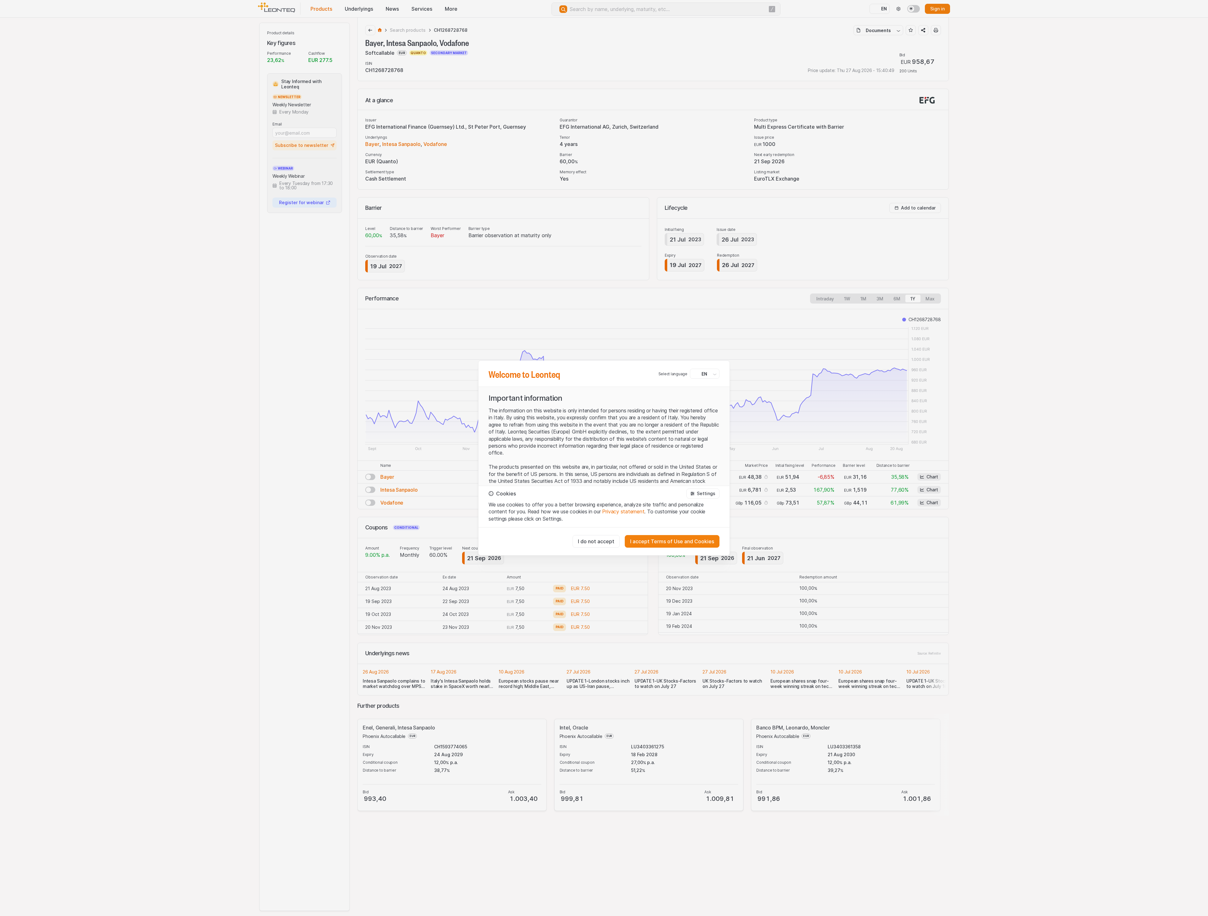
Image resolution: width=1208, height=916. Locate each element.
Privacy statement (623, 511)
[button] (702, 494)
